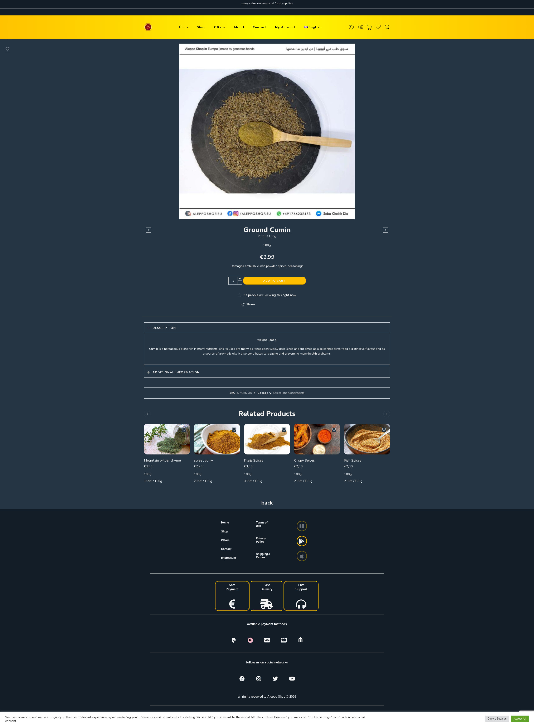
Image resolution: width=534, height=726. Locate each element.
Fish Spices (352, 460)
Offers (219, 27)
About (239, 27)
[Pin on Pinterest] (278, 304)
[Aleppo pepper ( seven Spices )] (148, 230)
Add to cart (274, 280)
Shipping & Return (263, 555)
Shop (201, 27)
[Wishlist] (7, 49)
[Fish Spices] (367, 439)
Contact (260, 27)
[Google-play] (302, 541)
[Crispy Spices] (317, 439)
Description (164, 328)
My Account (285, 27)
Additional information (176, 372)
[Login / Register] (351, 27)
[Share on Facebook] (270, 304)
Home (184, 27)
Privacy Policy (261, 540)
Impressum (228, 557)
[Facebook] (242, 678)
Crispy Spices (304, 460)
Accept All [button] (520, 719)
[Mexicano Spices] (385, 230)
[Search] (387, 27)
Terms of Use (262, 524)
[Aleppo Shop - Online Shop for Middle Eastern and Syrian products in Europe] (148, 27)
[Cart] (369, 27)
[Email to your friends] (286, 304)
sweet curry (203, 460)
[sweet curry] (217, 439)
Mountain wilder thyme (162, 460)
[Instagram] (258, 678)
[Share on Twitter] (261, 304)
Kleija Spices (253, 460)
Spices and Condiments (289, 393)
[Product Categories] (360, 27)
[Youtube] (292, 678)
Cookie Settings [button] (497, 719)
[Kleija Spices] (267, 439)
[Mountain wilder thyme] (167, 439)
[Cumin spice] (267, 131)
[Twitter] (275, 678)
